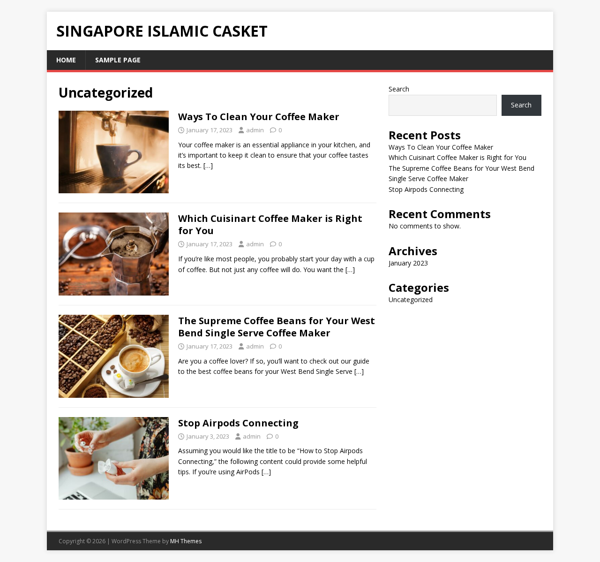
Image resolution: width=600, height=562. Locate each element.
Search (399, 88)
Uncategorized (411, 299)
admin (255, 130)
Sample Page (118, 59)
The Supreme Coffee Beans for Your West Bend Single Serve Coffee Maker (276, 326)
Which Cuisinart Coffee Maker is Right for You (270, 224)
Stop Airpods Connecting (238, 423)
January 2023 (408, 262)
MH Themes (186, 541)
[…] (208, 165)
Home (66, 59)
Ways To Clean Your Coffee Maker (258, 116)
